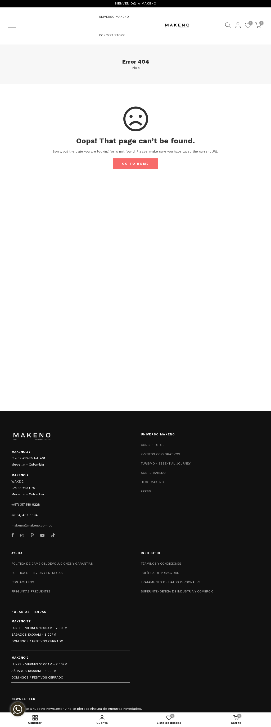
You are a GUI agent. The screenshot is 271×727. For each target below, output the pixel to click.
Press (146, 491)
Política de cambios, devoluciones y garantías (52, 563)
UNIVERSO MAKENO (114, 17)
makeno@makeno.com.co (31, 525)
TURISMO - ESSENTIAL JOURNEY (166, 463)
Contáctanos (22, 582)
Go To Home (135, 164)
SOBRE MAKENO (153, 473)
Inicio (136, 68)
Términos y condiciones (161, 563)
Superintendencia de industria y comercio (177, 591)
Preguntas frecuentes (31, 591)
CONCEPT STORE (112, 35)
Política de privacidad (160, 573)
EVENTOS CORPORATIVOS (160, 454)
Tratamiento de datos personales (170, 582)
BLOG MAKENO (152, 482)
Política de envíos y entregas (37, 573)
